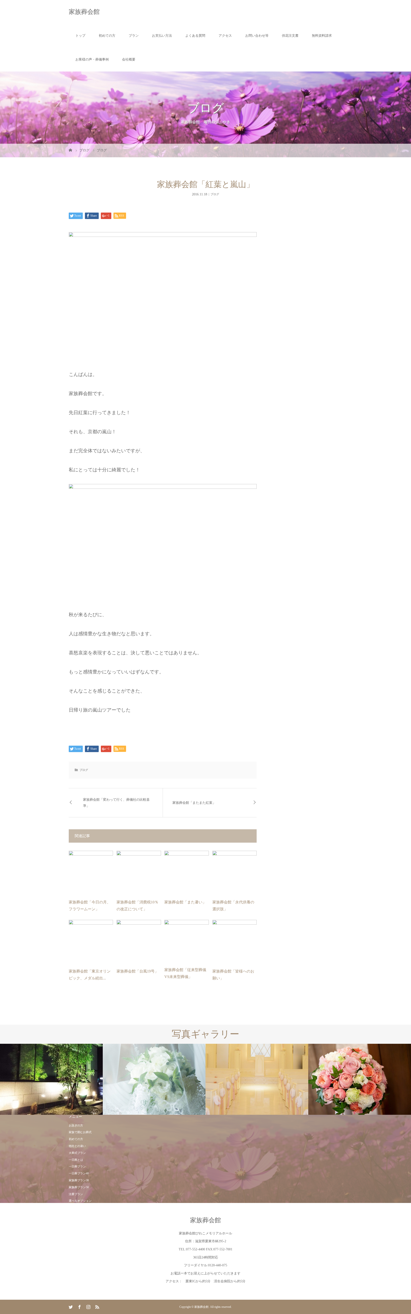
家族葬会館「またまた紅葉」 (194, 803)
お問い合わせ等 (257, 35)
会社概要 (128, 59)
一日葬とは (76, 1159)
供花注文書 (290, 35)
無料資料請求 (322, 35)
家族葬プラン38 (79, 1180)
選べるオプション (80, 1200)
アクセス (225, 35)
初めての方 (107, 35)
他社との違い (77, 1146)
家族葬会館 (84, 11)
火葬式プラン (77, 1153)
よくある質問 (195, 35)
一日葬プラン (77, 1166)
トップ (80, 35)
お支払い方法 (162, 35)
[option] (51, 1079)
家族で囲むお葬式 (80, 1132)
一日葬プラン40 (79, 1173)
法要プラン (76, 1194)
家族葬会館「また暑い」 (185, 902)
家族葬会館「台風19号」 (137, 971)
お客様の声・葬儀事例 (92, 59)
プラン (134, 35)
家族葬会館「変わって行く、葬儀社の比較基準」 (116, 802)
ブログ (214, 194)
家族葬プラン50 (79, 1187)
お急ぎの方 (76, 1125)
